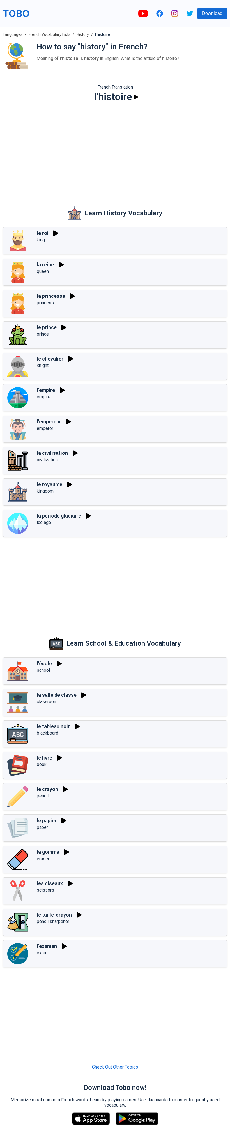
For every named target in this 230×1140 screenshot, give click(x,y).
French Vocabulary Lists (49, 34)
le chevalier (50, 359)
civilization (47, 459)
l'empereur (49, 421)
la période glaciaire (59, 516)
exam (42, 953)
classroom (47, 701)
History (83, 34)
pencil (43, 796)
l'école (44, 663)
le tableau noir (53, 726)
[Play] (136, 97)
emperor (45, 428)
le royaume (49, 484)
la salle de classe (57, 695)
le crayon (47, 789)
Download (212, 13)
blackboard (47, 733)
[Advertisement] (115, 150)
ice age (44, 522)
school (43, 670)
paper (42, 827)
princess (45, 302)
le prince (47, 327)
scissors (45, 890)
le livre (44, 758)
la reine (45, 264)
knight (43, 365)
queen (43, 271)
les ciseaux (50, 883)
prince (43, 334)
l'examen (47, 946)
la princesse (51, 296)
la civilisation (52, 453)
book (42, 764)
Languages (12, 34)
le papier (47, 820)
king (41, 240)
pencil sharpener (53, 921)
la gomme (48, 852)
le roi (43, 233)
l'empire (46, 390)
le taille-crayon (54, 915)
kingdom (45, 491)
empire (43, 397)
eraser (43, 858)
